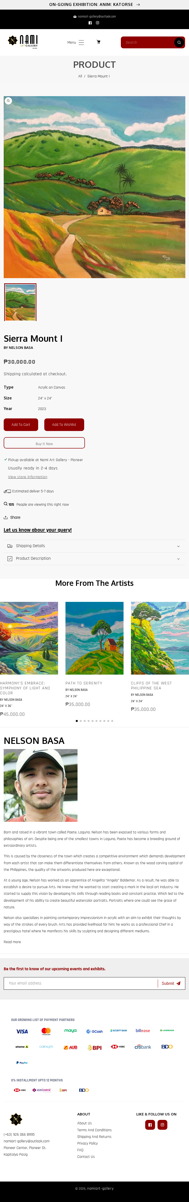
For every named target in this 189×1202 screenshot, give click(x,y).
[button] (81, 42)
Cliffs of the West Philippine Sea (151, 686)
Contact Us (86, 1156)
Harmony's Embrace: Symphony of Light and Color (25, 688)
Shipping (12, 374)
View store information (27, 477)
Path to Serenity (83, 683)
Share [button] (15, 517)
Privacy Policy (87, 1143)
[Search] (179, 42)
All (80, 76)
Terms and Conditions (94, 1130)
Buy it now (44, 444)
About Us (84, 1123)
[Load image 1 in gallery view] (20, 302)
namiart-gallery (100, 1188)
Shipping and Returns (94, 1136)
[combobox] (153, 42)
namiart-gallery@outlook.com (26, 1141)
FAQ (80, 1150)
